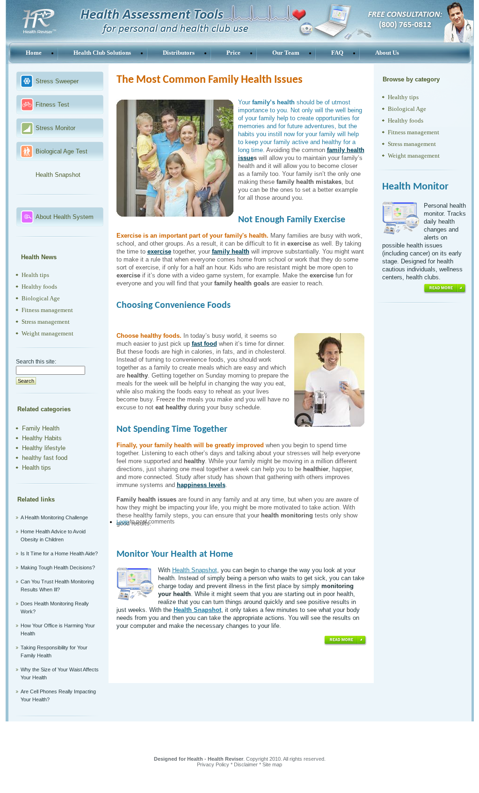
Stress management (46, 321)
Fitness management (47, 309)
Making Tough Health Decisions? (58, 567)
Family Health (40, 428)
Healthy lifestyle (43, 448)
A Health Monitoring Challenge (54, 517)
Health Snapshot (58, 174)
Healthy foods (39, 286)
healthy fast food (44, 458)
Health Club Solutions (102, 52)
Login (122, 521)
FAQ (337, 52)
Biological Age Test (61, 151)
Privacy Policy (213, 764)
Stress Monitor (55, 127)
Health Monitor (415, 187)
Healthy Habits (42, 438)
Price (233, 52)
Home (34, 52)
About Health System (65, 216)
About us (387, 52)
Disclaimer (246, 764)
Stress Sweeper (57, 81)
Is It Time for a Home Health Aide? (59, 553)
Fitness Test (52, 104)
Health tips (35, 274)
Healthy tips (403, 97)
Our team (285, 52)
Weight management (47, 333)
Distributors (179, 52)
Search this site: (36, 361)
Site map (272, 764)
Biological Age (41, 298)
